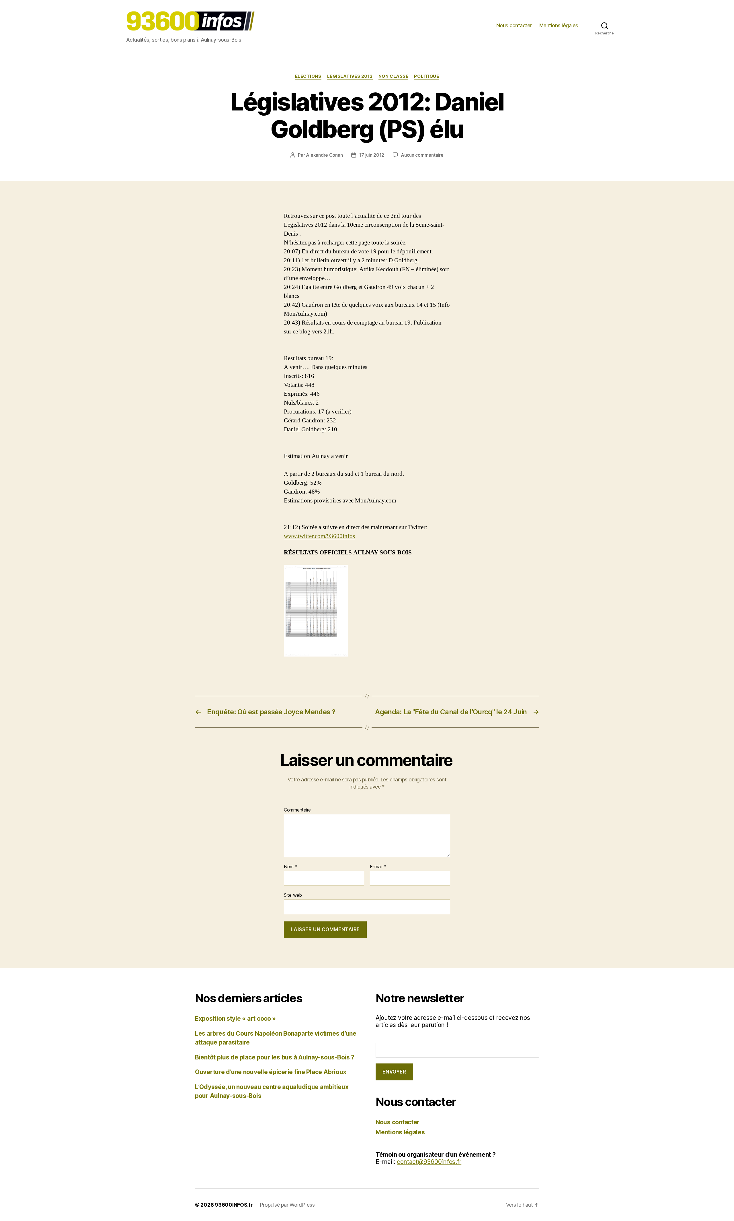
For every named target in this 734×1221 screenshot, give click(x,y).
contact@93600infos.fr (429, 1161)
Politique (426, 76)
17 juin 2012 (371, 155)
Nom (291, 866)
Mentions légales (558, 25)
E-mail (378, 866)
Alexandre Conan (324, 155)
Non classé (393, 76)
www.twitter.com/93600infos (319, 536)
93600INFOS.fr (234, 1205)
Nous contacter (514, 25)
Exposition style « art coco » (235, 1018)
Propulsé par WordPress (287, 1205)
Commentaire (297, 810)
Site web (293, 895)
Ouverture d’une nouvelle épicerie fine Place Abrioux (270, 1072)
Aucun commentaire (422, 155)
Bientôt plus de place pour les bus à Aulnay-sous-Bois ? (274, 1057)
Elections (308, 76)
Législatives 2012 (350, 76)
